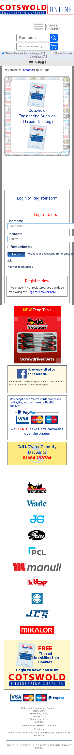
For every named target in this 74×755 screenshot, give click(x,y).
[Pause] (58, 360)
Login (16, 254)
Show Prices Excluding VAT (25, 53)
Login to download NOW (37, 670)
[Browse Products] (38, 27)
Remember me (21, 246)
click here (54, 381)
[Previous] (16, 319)
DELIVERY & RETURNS (48, 745)
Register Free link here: (42, 292)
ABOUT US (12, 745)
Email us (39, 729)
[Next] (59, 319)
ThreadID (27, 70)
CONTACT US (27, 745)
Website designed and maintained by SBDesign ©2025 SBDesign (39, 734)
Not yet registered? (20, 266)
